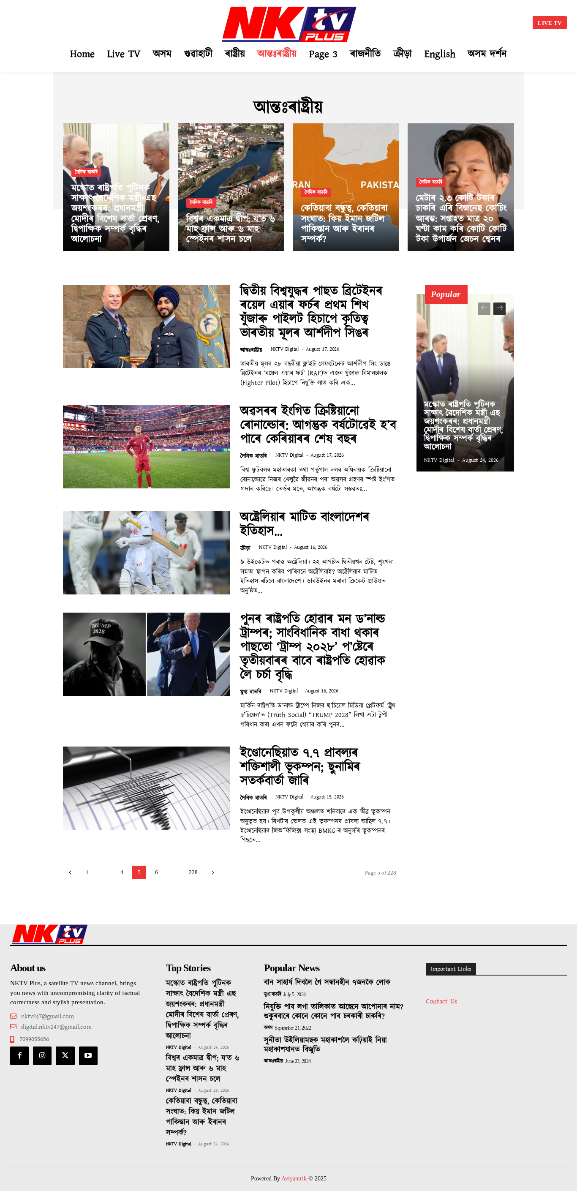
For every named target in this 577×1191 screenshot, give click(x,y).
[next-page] (213, 872)
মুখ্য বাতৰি (250, 692)
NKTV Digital (285, 349)
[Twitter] (65, 1056)
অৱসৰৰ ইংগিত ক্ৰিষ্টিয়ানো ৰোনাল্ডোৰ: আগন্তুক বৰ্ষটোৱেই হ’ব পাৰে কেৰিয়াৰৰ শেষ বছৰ (318, 425)
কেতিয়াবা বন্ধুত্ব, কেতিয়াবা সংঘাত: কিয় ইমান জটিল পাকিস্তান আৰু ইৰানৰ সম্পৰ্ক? (201, 1117)
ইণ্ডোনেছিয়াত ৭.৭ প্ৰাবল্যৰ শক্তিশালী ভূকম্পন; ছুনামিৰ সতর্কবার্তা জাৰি (300, 767)
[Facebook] (19, 1056)
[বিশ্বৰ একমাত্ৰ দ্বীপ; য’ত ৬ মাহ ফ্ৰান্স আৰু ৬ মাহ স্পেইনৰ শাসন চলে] (231, 187)
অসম (268, 1028)
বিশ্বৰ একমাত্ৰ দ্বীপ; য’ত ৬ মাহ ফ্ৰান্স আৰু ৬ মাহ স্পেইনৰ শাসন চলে (203, 1069)
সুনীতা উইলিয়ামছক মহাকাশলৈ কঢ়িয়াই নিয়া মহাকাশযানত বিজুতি (325, 1045)
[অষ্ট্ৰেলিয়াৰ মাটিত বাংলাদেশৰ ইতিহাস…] (146, 552)
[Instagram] (42, 1056)
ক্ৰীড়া (245, 549)
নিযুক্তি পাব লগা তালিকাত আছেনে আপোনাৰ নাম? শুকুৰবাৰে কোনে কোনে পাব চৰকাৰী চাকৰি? (333, 1012)
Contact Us (441, 1001)
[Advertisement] (91, 21)
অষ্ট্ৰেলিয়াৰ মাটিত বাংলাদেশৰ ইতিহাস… (305, 524)
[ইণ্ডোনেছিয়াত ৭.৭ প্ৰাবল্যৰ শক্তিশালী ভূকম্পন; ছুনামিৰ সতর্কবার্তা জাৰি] (146, 788)
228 (193, 872)
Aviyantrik (294, 1178)
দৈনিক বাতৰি (86, 172)
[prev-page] (70, 872)
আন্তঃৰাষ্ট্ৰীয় (251, 350)
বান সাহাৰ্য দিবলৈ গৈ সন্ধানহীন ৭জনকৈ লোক (327, 982)
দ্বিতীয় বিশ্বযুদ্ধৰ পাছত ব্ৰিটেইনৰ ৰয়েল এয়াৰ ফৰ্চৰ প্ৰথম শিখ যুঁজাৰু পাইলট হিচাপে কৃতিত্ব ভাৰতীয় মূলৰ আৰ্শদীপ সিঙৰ (311, 312)
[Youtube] (88, 1056)
